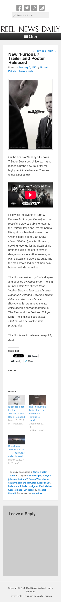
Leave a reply (26, 71)
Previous (39, 50)
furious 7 (23, 479)
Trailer (11, 475)
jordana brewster (27, 482)
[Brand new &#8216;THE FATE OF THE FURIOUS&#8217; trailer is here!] (16, 440)
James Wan (35, 479)
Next (52, 50)
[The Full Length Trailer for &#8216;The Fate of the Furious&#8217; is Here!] (37, 400)
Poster (43, 472)
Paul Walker (45, 486)
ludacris (12, 486)
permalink (37, 493)
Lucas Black (43, 482)
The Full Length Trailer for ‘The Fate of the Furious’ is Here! (37, 413)
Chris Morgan (34, 475)
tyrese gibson (15, 490)
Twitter (27, 8)
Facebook (19, 8)
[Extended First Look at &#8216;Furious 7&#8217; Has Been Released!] (16, 400)
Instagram (42, 8)
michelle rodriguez (28, 486)
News (36, 472)
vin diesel (29, 490)
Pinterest (34, 8)
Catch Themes (44, 596)
